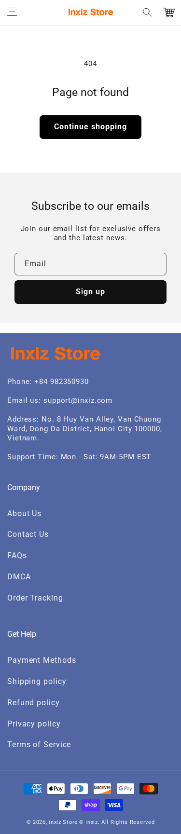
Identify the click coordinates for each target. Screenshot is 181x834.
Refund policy (33, 702)
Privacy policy (34, 723)
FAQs (17, 555)
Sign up (90, 291)
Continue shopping (90, 126)
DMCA (19, 576)
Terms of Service (39, 744)
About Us (24, 513)
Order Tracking (35, 597)
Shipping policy (37, 681)
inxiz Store (63, 822)
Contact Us (28, 534)
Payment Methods (41, 660)
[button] (12, 12)
